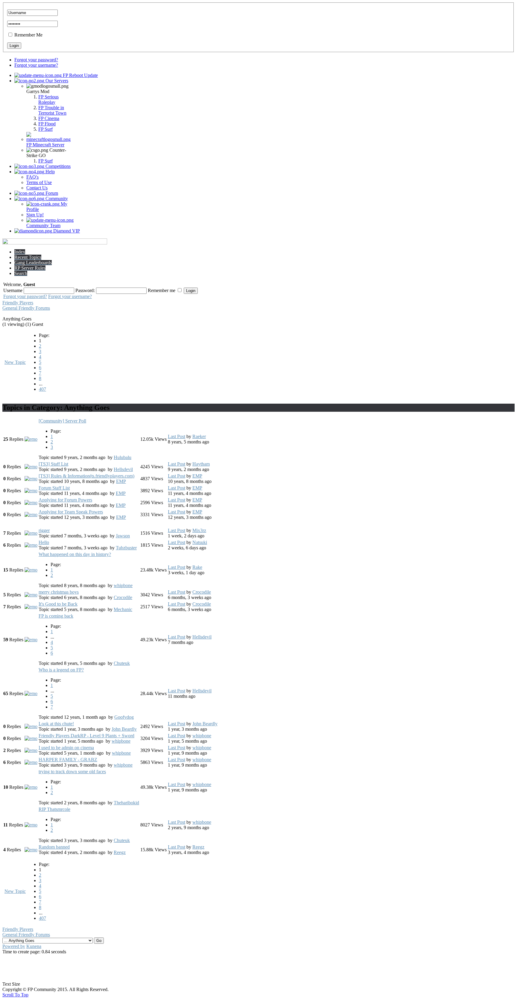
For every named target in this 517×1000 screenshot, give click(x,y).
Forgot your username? (36, 65)
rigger (44, 530)
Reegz (120, 852)
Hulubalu (122, 457)
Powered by (13, 946)
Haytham (201, 463)
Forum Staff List (54, 487)
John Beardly (124, 729)
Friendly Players (17, 302)
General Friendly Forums (26, 308)
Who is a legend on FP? (61, 669)
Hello (44, 542)
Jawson (123, 535)
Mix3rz (199, 530)
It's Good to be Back (58, 604)
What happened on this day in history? (75, 554)
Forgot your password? (36, 59)
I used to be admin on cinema (66, 747)
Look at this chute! (56, 723)
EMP (121, 481)
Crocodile (123, 597)
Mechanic (123, 609)
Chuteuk (122, 663)
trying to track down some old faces (72, 771)
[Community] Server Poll (62, 420)
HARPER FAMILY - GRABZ (68, 759)
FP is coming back (56, 615)
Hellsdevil (123, 469)
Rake (197, 567)
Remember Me (28, 34)
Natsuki (199, 542)
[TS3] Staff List (53, 463)
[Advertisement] (258, 968)
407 (42, 389)
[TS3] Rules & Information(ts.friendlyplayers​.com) (86, 475)
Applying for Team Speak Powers (71, 511)
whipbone (123, 585)
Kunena (33, 946)
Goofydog (124, 717)
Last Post (176, 436)
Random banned (54, 846)
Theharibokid (126, 802)
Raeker (199, 436)
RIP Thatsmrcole (54, 809)
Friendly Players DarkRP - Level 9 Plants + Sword (86, 735)
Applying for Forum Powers (65, 499)
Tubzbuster (126, 547)
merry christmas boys (59, 592)
